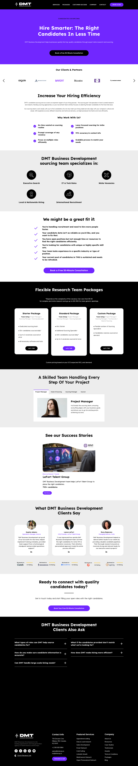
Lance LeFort (69, 532)
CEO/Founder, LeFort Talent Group (69, 534)
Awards (107, 751)
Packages (108, 757)
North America (26, 745)
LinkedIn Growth (82, 754)
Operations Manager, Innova (31, 534)
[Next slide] (134, 80)
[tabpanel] (69, 408)
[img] (16, 750)
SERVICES (56, 5)
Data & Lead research (84, 742)
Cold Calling (81, 751)
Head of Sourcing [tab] (56, 392)
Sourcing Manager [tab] (71, 392)
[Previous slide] (4, 80)
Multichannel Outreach (84, 757)
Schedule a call (59, 759)
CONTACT (102, 5)
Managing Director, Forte (107, 534)
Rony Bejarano (106, 532)
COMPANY (93, 5)
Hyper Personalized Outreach (86, 760)
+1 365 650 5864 (57, 747)
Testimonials (109, 748)
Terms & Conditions (111, 754)
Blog (106, 760)
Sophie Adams (31, 532)
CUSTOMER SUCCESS (80, 5)
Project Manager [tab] (41, 392)
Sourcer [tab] (83, 392)
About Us (108, 738)
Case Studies (109, 745)
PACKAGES (66, 5)
